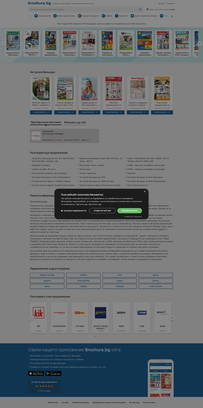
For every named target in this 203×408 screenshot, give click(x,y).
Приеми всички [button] (130, 210)
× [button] (145, 191)
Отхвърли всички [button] (102, 210)
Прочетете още (94, 204)
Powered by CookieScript (133, 217)
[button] (73, 210)
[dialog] (101, 204)
